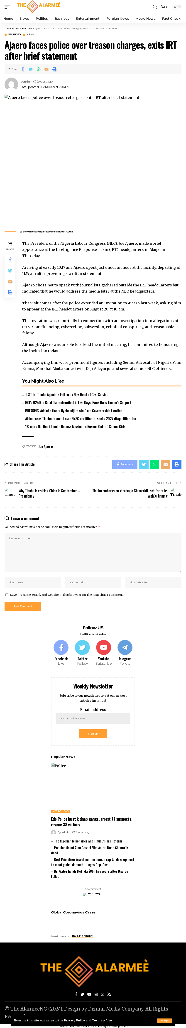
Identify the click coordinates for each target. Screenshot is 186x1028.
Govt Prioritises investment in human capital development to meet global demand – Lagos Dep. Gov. (92, 862)
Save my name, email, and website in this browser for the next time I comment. (67, 594)
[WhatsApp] (102, 994)
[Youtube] (104, 653)
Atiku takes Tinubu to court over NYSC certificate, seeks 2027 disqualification (80, 418)
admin (25, 81)
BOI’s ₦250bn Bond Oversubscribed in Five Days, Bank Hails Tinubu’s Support (78, 402)
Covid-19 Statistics (82, 936)
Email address (93, 709)
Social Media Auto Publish (74, 1026)
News (30, 35)
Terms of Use (102, 1020)
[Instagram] (96, 994)
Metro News (61, 811)
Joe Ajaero (46, 446)
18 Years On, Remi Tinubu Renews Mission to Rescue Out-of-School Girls (75, 426)
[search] (155, 6)
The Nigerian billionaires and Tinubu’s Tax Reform (88, 840)
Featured (14, 35)
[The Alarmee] (38, 7)
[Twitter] (82, 653)
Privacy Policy (74, 1020)
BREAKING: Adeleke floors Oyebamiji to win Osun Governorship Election (73, 410)
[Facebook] (61, 653)
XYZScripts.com (118, 1026)
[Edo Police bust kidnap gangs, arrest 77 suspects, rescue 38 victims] (93, 788)
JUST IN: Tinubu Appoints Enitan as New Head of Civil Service (66, 394)
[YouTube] (89, 994)
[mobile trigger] (8, 7)
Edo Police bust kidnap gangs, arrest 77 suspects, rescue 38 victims (91, 822)
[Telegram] (125, 653)
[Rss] (109, 994)
